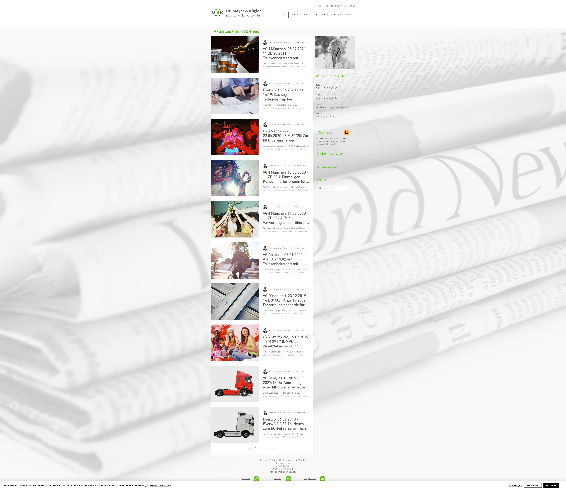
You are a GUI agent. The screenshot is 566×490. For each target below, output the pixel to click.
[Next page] (274, 448)
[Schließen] (562, 485)
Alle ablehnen (532, 485)
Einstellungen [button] (515, 485)
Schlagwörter (327, 166)
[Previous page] (249, 448)
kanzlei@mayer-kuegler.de (283, 472)
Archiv (330, 154)
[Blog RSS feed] (346, 132)
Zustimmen (551, 485)
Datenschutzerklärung (160, 485)
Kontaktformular (325, 116)
